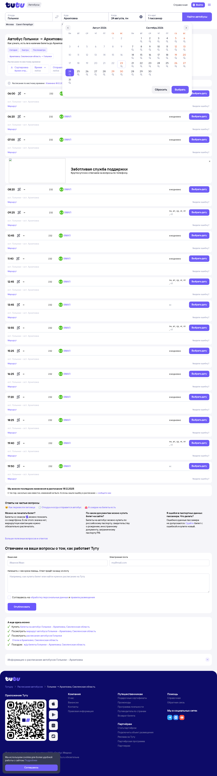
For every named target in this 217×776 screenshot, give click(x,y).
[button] (141, 17)
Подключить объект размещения (135, 732)
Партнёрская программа (131, 741)
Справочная (180, 4)
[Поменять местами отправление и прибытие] (56, 16)
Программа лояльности (131, 706)
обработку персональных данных (49, 597)
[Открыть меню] (209, 5)
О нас (71, 697)
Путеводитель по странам (132, 711)
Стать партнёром (127, 727)
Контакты (73, 706)
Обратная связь (176, 702)
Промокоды (124, 702)
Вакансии (73, 702)
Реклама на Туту (126, 736)
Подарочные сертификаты (132, 697)
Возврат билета (126, 715)
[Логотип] (15, 5)
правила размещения (83, 597)
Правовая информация (81, 711)
